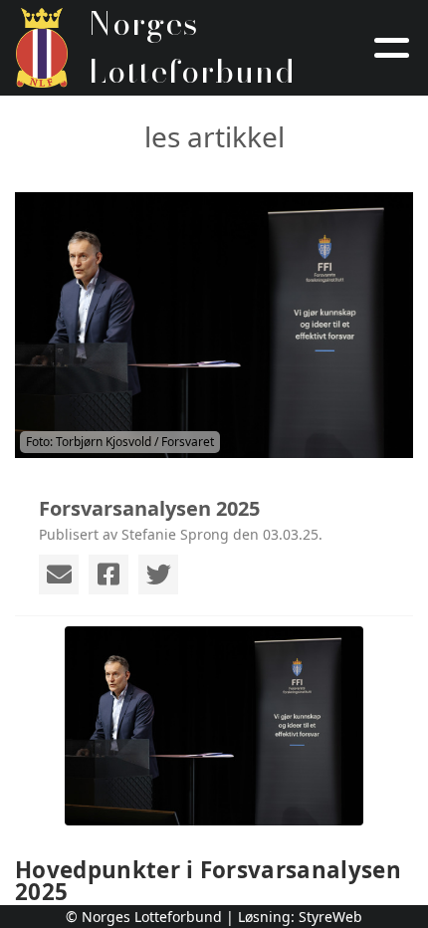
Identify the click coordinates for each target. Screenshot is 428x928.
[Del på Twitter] (158, 574)
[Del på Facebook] (108, 574)
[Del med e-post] (59, 574)
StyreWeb (330, 916)
